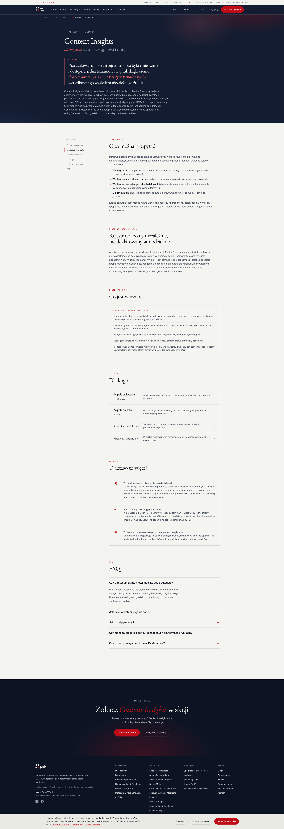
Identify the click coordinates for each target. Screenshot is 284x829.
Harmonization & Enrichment (128, 784)
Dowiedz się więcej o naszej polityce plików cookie (76, 824)
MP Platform (121, 770)
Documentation (225, 784)
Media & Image (156, 801)
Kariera (221, 779)
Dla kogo (71, 159)
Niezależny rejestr (75, 150)
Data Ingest (120, 775)
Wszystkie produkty (156, 732)
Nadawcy (188, 775)
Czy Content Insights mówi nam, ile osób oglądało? (141, 582)
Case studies (224, 775)
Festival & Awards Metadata (162, 792)
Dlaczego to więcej (75, 164)
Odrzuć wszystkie (200, 821)
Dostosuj (180, 821)
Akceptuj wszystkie (226, 821)
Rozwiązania (90, 9)
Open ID (153, 797)
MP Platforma (57, 9)
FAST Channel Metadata (161, 779)
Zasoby (119, 9)
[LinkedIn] (37, 801)
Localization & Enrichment (161, 806)
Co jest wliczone (74, 154)
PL (200, 10)
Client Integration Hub (125, 779)
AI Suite (118, 797)
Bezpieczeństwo (226, 788)
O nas (220, 770)
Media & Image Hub (124, 788)
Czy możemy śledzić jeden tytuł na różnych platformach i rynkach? (150, 632)
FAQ (69, 169)
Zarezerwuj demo (232, 9)
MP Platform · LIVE (48, 2)
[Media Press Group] (40, 9)
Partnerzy (107, 9)
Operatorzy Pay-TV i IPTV (196, 770)
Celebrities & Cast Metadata (162, 788)
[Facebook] (42, 801)
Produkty (74, 9)
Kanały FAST (190, 784)
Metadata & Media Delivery (128, 792)
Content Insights (157, 810)
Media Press (51, 17)
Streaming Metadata (159, 775)
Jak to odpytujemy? (121, 622)
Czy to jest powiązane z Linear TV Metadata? (137, 643)
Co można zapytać (75, 145)
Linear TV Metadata (158, 770)
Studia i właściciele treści (196, 788)
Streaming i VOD (191, 779)
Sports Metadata (157, 784)
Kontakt (187, 9)
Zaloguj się (213, 9)
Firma (175, 9)
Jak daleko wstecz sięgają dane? (129, 612)
